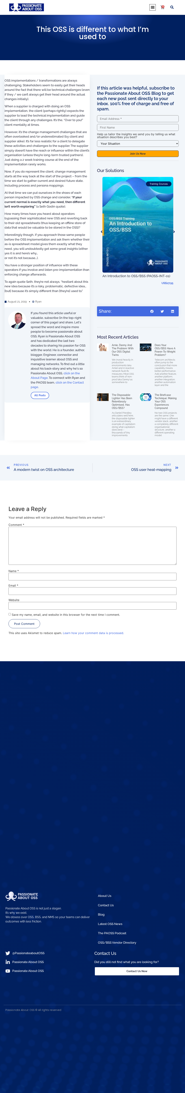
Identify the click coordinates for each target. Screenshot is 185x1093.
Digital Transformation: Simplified (127, 286)
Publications (161, 184)
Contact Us (106, 905)
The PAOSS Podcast (112, 933)
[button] (152, 7)
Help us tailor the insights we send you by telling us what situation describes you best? (136, 135)
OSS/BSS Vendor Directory (117, 942)
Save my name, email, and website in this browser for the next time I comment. (66, 614)
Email (13, 585)
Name (13, 571)
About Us (104, 896)
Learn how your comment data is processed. (93, 633)
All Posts (40, 395)
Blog (101, 914)
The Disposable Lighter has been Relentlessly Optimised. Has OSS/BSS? (122, 402)
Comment (16, 524)
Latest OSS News (110, 924)
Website (13, 600)
